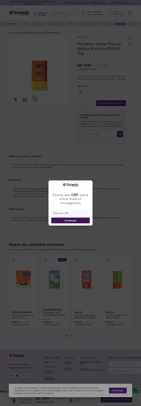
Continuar (70, 220)
